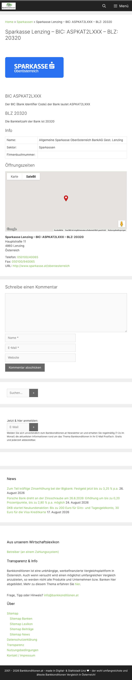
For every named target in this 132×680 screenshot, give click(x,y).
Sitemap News (20, 634)
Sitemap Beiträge (22, 629)
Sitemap (12, 613)
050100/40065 (27, 257)
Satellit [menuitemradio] (31, 176)
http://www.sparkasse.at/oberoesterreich (41, 266)
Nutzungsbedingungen (117, 230)
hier (77, 584)
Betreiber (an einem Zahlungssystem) (33, 552)
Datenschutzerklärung (22, 639)
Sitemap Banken (21, 618)
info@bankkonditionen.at (61, 595)
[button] (66, 198)
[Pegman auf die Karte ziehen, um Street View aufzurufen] (121, 223)
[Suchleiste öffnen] (104, 6)
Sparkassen (25, 22)
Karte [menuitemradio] (14, 176)
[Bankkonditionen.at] (9, 6)
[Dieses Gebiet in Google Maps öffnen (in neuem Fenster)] (11, 229)
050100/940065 (23, 261)
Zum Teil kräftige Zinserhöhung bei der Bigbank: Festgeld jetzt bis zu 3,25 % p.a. (62, 488)
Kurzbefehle (58, 230)
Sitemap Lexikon (21, 624)
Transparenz (15, 645)
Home (9, 22)
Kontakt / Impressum (21, 655)
